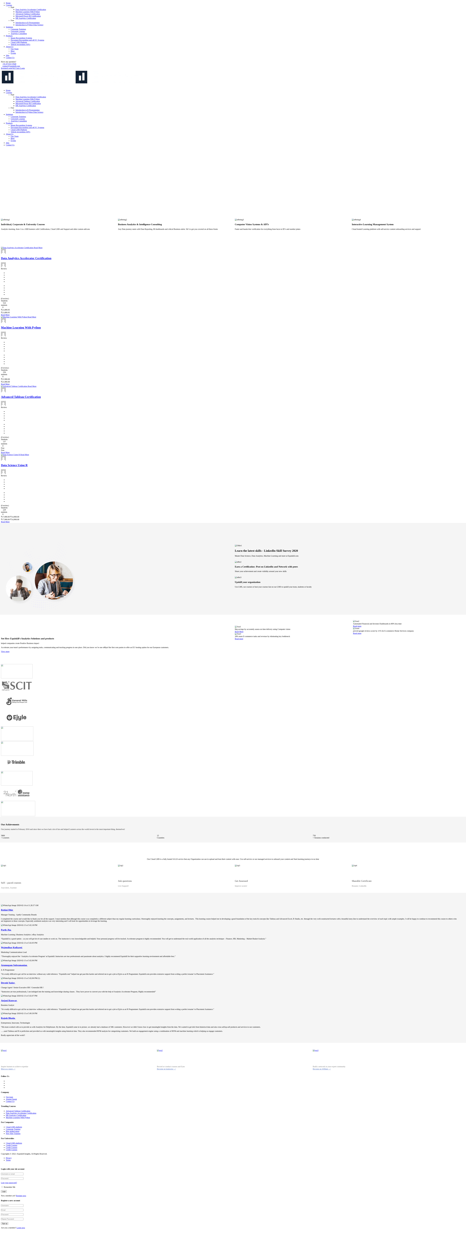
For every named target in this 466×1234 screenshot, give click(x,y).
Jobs (7, 55)
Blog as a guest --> (8, 1069)
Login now (21, 1228)
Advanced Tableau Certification (28, 14)
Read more (239, 639)
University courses (18, 31)
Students (4, 301)
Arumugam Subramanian (14, 965)
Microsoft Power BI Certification (28, 16)
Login (9, 68)
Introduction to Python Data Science (29, 25)
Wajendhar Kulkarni (12, 947)
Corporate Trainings (18, 29)
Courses (9, 5)
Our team (9, 1097)
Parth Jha (6, 930)
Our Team (14, 49)
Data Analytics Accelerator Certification (31, 9)
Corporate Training (13, 1129)
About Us (9, 47)
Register (4, 68)
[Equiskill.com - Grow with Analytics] (38, 86)
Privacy (9, 1158)
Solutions (9, 27)
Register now (21, 1196)
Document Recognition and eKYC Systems (27, 40)
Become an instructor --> (166, 1069)
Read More (38, 248)
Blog (12, 51)
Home (8, 3)
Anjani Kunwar (9, 1000)
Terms (8, 1160)
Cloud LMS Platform (19, 42)
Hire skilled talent (12, 1131)
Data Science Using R (14, 465)
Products (9, 36)
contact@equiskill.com (11, 66)
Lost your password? (9, 1183)
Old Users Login (18, 68)
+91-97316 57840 (9, 64)
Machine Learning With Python (28, 12)
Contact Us (10, 58)
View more (5, 652)
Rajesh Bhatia (8, 1018)
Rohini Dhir (7, 910)
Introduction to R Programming (28, 23)
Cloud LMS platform (14, 1127)
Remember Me (9, 1187)
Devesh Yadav (8, 983)
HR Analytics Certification (26, 18)
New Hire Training (13, 1134)
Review (4, 269)
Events (13, 53)
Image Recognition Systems (21, 38)
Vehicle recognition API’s (20, 44)
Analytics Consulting (19, 34)
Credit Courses (11, 1145)
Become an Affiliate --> (322, 1069)
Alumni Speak (11, 1099)
